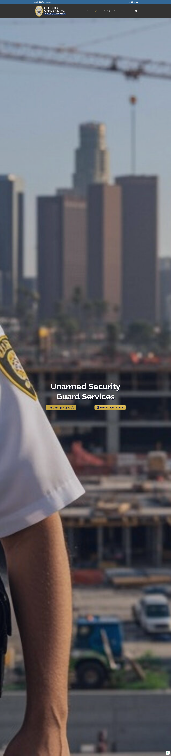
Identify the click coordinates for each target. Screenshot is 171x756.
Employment (117, 11)
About (88, 11)
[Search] (135, 11)
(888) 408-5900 (45, 2)
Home (83, 11)
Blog (124, 11)
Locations (129, 11)
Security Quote (108, 11)
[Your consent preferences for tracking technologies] (168, 753)
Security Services (96, 11)
